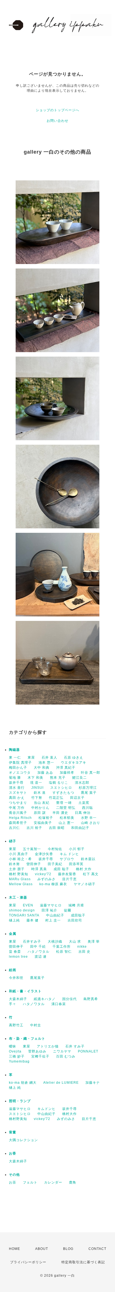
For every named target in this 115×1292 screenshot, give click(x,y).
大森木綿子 (18, 999)
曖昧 (12, 1046)
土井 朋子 (17, 869)
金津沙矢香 (44, 854)
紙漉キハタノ (45, 999)
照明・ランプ (20, 1101)
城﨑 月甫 (76, 905)
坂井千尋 (16, 783)
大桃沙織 (55, 941)
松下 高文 (91, 874)
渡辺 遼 (41, 957)
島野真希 (90, 999)
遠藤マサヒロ (51, 905)
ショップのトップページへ (57, 110)
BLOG (68, 1249)
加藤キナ (92, 1083)
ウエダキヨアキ (73, 762)
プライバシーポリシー (28, 1262)
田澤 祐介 (49, 910)
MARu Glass (20, 879)
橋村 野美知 (18, 874)
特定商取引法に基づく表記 (83, 1262)
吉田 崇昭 (56, 828)
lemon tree (18, 957)
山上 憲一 (66, 823)
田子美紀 (55, 864)
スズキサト (18, 793)
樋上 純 (15, 1088)
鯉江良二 (79, 778)
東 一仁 (15, 757)
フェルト (30, 1182)
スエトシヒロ (61, 788)
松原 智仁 (64, 952)
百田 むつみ (65, 1056)
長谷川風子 (18, 813)
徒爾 (67, 910)
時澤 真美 (39, 869)
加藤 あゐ (45, 773)
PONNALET (88, 1051)
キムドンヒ (46, 1109)
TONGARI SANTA (24, 915)
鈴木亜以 (88, 859)
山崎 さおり (90, 823)
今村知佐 (55, 849)
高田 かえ (17, 798)
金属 (12, 934)
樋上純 (14, 920)
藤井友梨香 (67, 874)
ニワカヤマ (62, 1051)
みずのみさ (46, 879)
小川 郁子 (77, 849)
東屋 (31, 757)
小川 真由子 (18, 854)
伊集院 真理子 (20, 762)
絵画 (12, 970)
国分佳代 (69, 999)
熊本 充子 (58, 778)
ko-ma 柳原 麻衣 (53, 884)
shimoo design (22, 910)
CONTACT (97, 1249)
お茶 (12, 1182)
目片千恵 (69, 879)
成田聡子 (78, 915)
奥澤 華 (94, 941)
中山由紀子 (55, 915)
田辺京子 (77, 798)
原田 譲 (40, 813)
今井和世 (16, 978)
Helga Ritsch (20, 818)
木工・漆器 (18, 897)
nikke (82, 947)
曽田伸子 (34, 864)
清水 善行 (17, 788)
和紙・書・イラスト (25, 991)
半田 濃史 (60, 813)
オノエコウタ (20, 773)
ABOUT (41, 1249)
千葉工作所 (61, 947)
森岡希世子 (18, 823)
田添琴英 (76, 864)
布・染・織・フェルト (27, 1039)
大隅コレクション (23, 1140)
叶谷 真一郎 (90, 773)
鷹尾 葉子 (89, 793)
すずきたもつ (63, 793)
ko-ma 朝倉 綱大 (23, 1083)
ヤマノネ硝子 (84, 884)
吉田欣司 (75, 920)
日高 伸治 (82, 813)
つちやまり (18, 803)
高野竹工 (16, 1025)
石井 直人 (49, 757)
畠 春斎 (15, 952)
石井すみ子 (32, 941)
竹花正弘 (56, 798)
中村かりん (40, 808)
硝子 (12, 841)
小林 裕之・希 (20, 859)
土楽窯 (83, 803)
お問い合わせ (57, 121)
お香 (12, 1153)
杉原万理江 (88, 788)
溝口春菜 (58, 1004)
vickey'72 (43, 874)
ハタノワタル (38, 952)
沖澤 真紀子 (65, 768)
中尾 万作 (17, 808)
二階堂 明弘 (65, 808)
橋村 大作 (84, 869)
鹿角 (72, 1182)
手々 (12, 1004)
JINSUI (37, 788)
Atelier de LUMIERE (61, 1083)
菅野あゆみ (37, 1051)
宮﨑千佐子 (40, 1056)
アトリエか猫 (48, 1046)
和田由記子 (80, 828)
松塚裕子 (46, 818)
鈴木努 (14, 864)
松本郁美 (67, 818)
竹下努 (36, 798)
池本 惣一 (46, 762)
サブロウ (67, 859)
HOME (14, 1249)
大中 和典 (41, 768)
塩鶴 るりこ (58, 783)
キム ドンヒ (69, 854)
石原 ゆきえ (73, 757)
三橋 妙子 (17, 1056)
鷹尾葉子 (37, 978)
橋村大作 (69, 1114)
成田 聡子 (61, 869)
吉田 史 (84, 952)
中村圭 (35, 1025)
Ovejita (15, 1051)
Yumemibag (19, 1061)
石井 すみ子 (75, 1046)
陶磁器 (14, 750)
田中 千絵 (38, 947)
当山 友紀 (41, 803)
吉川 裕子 (34, 828)
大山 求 (75, 941)
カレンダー (53, 1182)
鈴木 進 (40, 793)
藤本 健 (33, 920)
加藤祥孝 (67, 773)
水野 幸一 (89, 818)
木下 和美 (35, 778)
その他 (14, 1175)
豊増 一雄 (64, 803)
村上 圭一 (53, 920)
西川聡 (87, 808)
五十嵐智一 (32, 849)
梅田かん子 (18, 768)
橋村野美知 (18, 1119)
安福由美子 (43, 823)
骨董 (12, 1132)
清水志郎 (82, 783)
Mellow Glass (21, 884)
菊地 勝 (15, 778)
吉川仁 (14, 828)
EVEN (28, 905)
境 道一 (36, 783)
